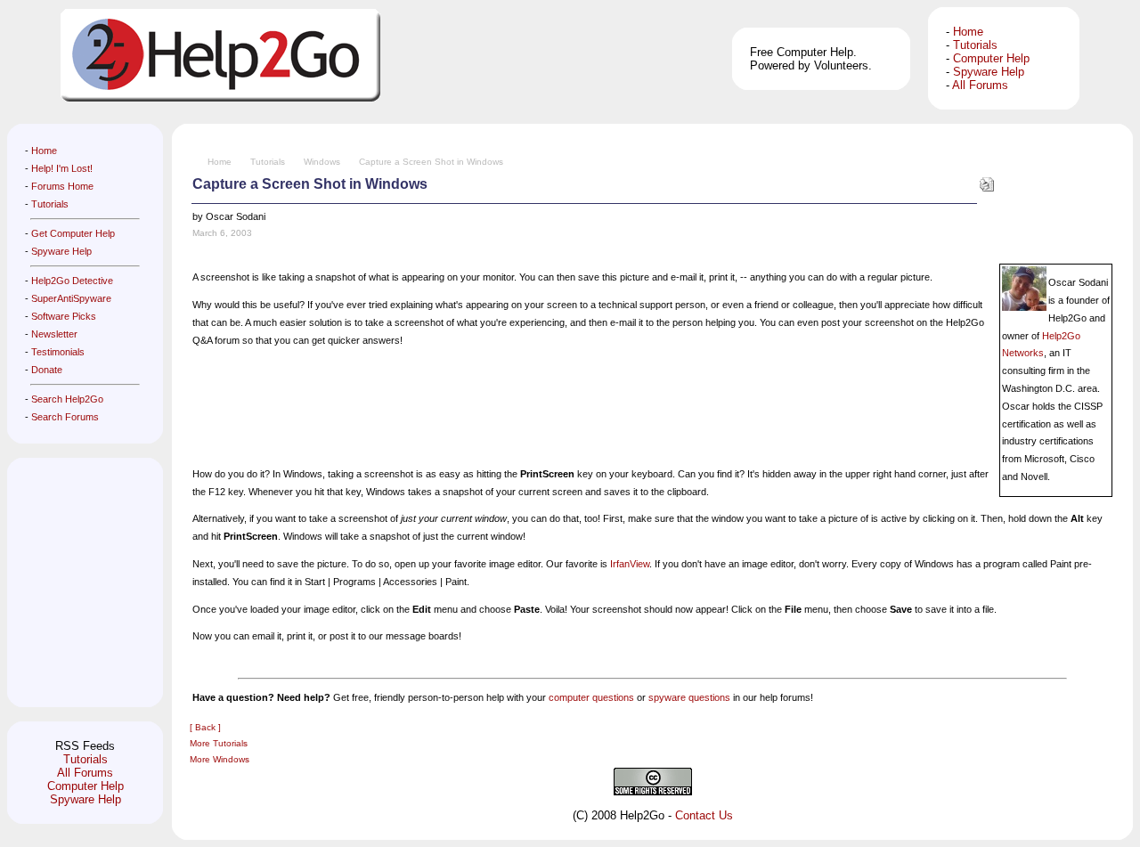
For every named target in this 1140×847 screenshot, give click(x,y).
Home (968, 31)
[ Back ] (205, 727)
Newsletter (54, 334)
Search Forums (65, 416)
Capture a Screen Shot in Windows (431, 162)
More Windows (219, 759)
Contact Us (704, 815)
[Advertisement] (78, 582)
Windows (322, 162)
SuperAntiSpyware (71, 298)
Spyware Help (988, 71)
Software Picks (63, 316)
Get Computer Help (73, 233)
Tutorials (975, 45)
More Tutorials (219, 743)
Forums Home (62, 186)
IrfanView (629, 563)
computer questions (591, 697)
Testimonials (58, 351)
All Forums (980, 85)
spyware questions (689, 697)
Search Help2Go (67, 399)
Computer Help (991, 58)
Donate (46, 369)
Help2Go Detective (72, 280)
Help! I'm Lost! (62, 168)
